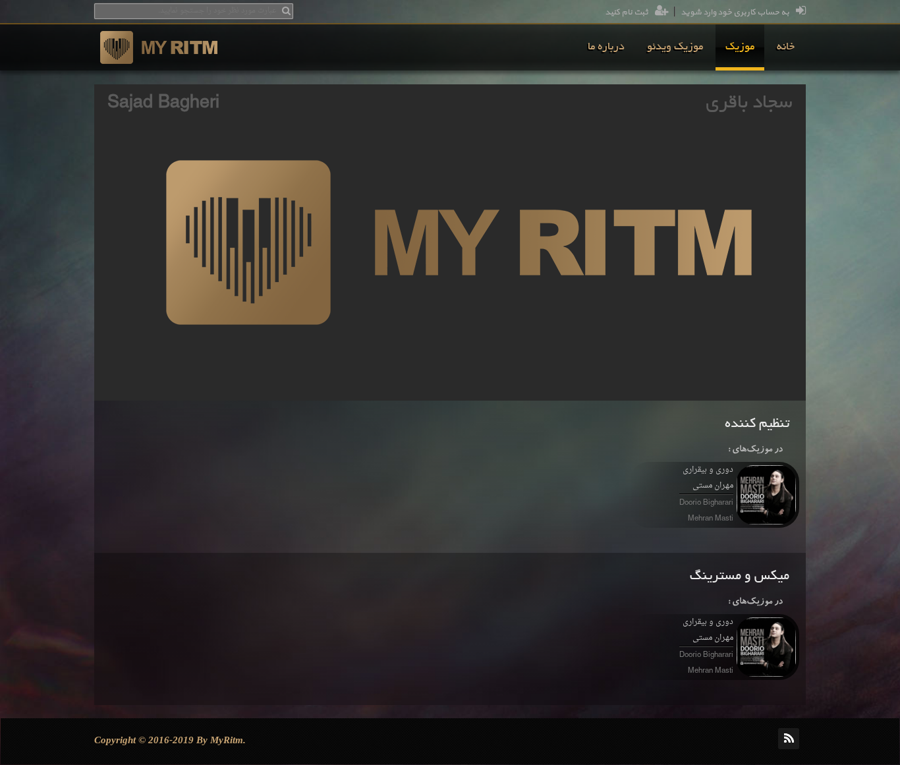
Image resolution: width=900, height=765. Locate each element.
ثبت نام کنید (626, 12)
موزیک (739, 47)
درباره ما (606, 47)
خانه (786, 47)
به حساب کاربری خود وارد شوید (735, 12)
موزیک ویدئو (675, 47)
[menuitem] (785, 47)
